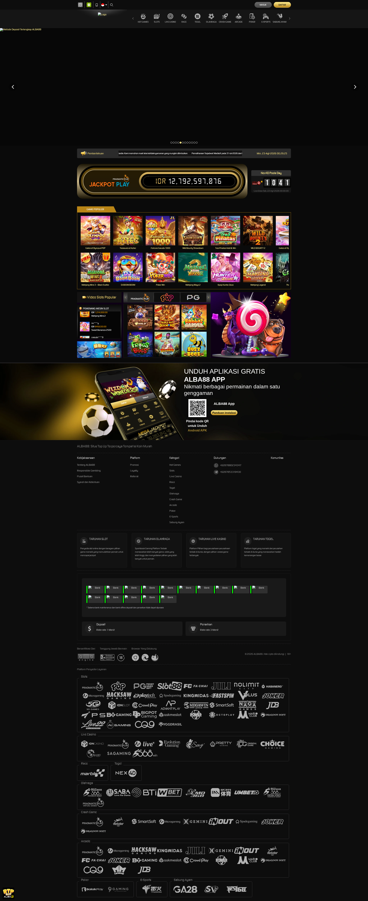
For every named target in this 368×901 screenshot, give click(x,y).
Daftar (282, 4)
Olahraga (211, 21)
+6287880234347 (230, 465)
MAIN (98, 230)
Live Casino (170, 21)
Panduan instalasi (224, 412)
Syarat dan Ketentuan (88, 482)
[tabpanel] (184, 86)
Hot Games (143, 21)
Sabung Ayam (279, 21)
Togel (198, 21)
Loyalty (134, 470)
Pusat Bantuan (84, 476)
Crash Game (225, 21)
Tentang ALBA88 (86, 464)
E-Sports (265, 21)
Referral (134, 476)
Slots (157, 21)
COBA (142, 313)
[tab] (140, 297)
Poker (252, 21)
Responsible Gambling (89, 470)
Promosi (134, 464)
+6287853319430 (230, 472)
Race (184, 21)
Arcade (238, 21)
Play (122, 184)
